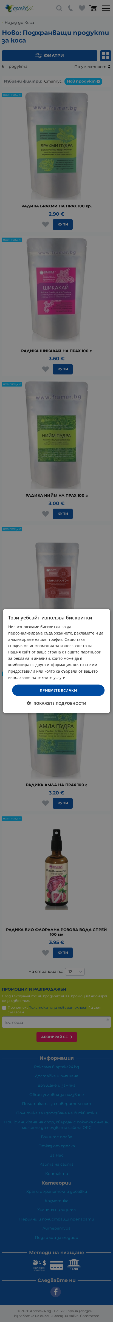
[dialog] (56, 661)
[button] (56, 703)
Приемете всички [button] (58, 689)
